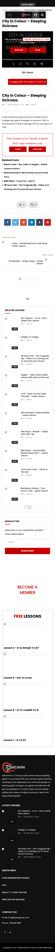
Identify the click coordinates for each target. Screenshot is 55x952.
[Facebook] (4, 932)
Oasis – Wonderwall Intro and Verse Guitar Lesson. (29, 244)
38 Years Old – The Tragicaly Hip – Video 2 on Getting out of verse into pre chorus (35, 358)
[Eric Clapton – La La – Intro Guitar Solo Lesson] (11, 324)
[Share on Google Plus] (23, 222)
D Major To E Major (30, 337)
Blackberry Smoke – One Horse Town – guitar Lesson (34, 489)
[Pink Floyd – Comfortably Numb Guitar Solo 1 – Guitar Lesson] (11, 456)
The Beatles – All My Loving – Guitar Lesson (26, 262)
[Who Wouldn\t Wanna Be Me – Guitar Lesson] (11, 418)
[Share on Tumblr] (39, 222)
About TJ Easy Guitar (14, 892)
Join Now (37, 149)
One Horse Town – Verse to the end (34, 470)
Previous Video (9, 237)
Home (4, 10)
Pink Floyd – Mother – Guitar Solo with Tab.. (34, 432)
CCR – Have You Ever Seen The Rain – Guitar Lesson (33, 395)
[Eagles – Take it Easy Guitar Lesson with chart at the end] (11, 381)
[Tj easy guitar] (25, 15)
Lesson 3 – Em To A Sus (18, 677)
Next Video (48, 255)
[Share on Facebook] (7, 222)
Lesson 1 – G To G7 (15, 740)
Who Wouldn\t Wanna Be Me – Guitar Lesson (35, 414)
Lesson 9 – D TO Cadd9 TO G (21, 710)
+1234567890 (15, 923)
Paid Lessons (15, 10)
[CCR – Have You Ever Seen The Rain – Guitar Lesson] (11, 399)
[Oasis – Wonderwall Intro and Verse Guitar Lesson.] (6, 245)
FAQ (4, 885)
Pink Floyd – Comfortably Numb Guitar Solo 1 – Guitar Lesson (34, 453)
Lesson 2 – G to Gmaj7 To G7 (21, 647)
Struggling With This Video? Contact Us (27, 81)
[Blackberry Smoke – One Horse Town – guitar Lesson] (11, 494)
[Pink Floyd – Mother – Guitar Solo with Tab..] (11, 437)
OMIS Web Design (45, 948)
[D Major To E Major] (11, 343)
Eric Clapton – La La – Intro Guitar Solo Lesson (34, 319)
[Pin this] (47, 222)
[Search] (42, 15)
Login (37, 50)
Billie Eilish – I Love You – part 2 (19, 181)
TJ (5, 105)
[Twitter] (10, 932)
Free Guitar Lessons (13, 899)
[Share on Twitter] (15, 222)
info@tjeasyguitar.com (18, 917)
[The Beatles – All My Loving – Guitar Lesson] (49, 262)
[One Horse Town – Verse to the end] (11, 475)
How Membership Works (15, 877)
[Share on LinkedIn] (31, 222)
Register (19, 50)
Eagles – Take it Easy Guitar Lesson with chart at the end (35, 376)
